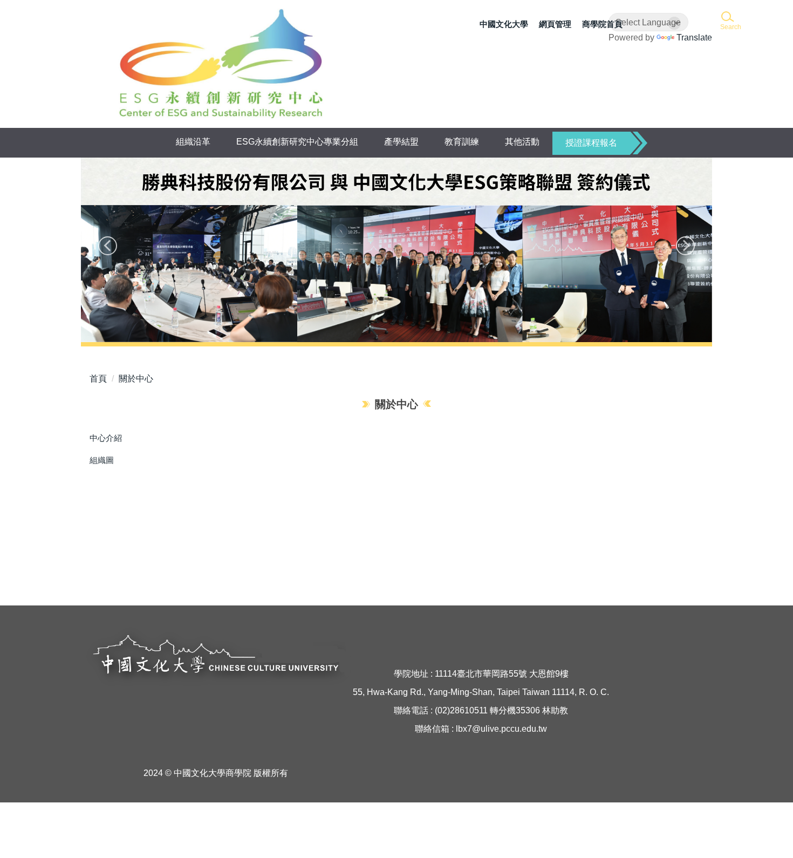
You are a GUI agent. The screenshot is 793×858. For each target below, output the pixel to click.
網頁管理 (555, 24)
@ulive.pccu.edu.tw (509, 728)
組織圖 (102, 460)
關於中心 (136, 378)
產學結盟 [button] (401, 141)
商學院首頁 (602, 24)
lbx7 (464, 728)
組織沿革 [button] (193, 141)
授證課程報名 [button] (591, 142)
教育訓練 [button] (462, 141)
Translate (694, 37)
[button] (729, 21)
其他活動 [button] (522, 141)
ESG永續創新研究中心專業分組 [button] (297, 141)
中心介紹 (106, 437)
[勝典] (396, 250)
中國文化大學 (504, 24)
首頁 (98, 378)
